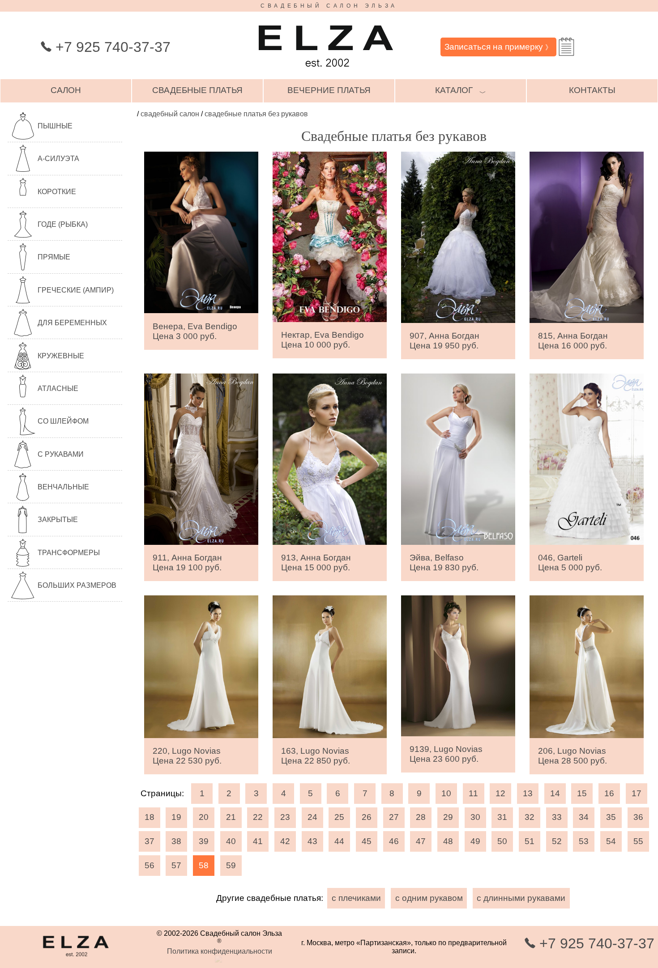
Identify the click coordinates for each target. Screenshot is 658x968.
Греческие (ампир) (76, 290)
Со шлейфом (63, 421)
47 (421, 841)
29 (448, 817)
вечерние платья (329, 90)
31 (502, 817)
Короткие (57, 191)
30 (475, 817)
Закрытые (58, 519)
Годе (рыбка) (63, 224)
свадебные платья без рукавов (256, 114)
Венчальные (63, 487)
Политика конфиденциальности (219, 951)
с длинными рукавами (521, 898)
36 (638, 817)
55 (638, 841)
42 (285, 841)
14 (555, 793)
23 (285, 817)
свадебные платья (197, 90)
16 (609, 793)
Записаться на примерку (498, 46)
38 (176, 841)
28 (421, 817)
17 (636, 793)
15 (582, 793)
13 (528, 793)
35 (611, 817)
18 (149, 817)
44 (339, 841)
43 (312, 841)
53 (584, 841)
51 (529, 841)
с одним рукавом (429, 898)
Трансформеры (69, 552)
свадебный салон (170, 114)
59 (231, 865)
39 (204, 841)
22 (258, 817)
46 (394, 841)
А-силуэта (58, 158)
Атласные (58, 388)
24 (312, 817)
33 (557, 817)
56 (149, 865)
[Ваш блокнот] (566, 47)
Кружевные (61, 356)
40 (231, 841)
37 (149, 841)
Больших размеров (77, 585)
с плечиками (356, 898)
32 (529, 817)
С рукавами (61, 454)
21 (231, 817)
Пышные (55, 126)
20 (204, 817)
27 (394, 817)
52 (557, 841)
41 (258, 841)
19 (176, 817)
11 (473, 793)
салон (66, 90)
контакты (592, 90)
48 (448, 841)
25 (339, 817)
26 (367, 817)
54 (611, 841)
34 (584, 817)
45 (367, 841)
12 (500, 793)
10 (446, 793)
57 (176, 865)
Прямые (54, 257)
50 (502, 841)
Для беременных (72, 323)
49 (475, 841)
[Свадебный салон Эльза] (326, 71)
